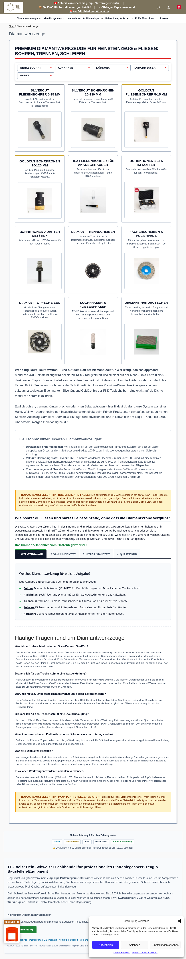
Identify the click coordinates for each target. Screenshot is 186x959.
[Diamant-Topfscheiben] (39, 327)
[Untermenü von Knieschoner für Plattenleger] (102, 18)
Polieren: (29, 607)
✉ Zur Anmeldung (22, 929)
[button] (179, 921)
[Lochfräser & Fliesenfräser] (93, 327)
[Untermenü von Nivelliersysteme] (64, 18)
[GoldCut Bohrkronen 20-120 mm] (39, 186)
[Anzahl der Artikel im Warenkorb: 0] (178, 7)
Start (12, 26)
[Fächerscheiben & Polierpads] (146, 256)
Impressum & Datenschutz (144, 952)
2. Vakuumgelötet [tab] (62, 554)
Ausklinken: (31, 594)
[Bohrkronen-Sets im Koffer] (146, 185)
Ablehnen (134, 944)
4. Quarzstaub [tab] (127, 554)
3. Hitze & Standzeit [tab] (96, 554)
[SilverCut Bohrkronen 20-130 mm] (93, 115)
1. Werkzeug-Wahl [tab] (30, 554)
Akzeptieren (106, 944)
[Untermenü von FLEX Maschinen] (156, 18)
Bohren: (28, 588)
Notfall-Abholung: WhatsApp (91, 11)
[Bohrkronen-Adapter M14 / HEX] (39, 256)
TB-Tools (13, 7)
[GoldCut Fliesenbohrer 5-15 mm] (146, 115)
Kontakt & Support (68, 940)
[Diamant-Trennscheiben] (93, 256)
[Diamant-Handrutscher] (146, 327)
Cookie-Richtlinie (122, 952)
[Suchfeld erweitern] (158, 7)
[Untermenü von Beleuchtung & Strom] (132, 18)
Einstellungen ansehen (165, 944)
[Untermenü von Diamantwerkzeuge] (40, 18)
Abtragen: (30, 613)
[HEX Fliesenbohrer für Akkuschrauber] (93, 185)
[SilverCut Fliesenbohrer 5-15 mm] (39, 115)
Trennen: (29, 601)
